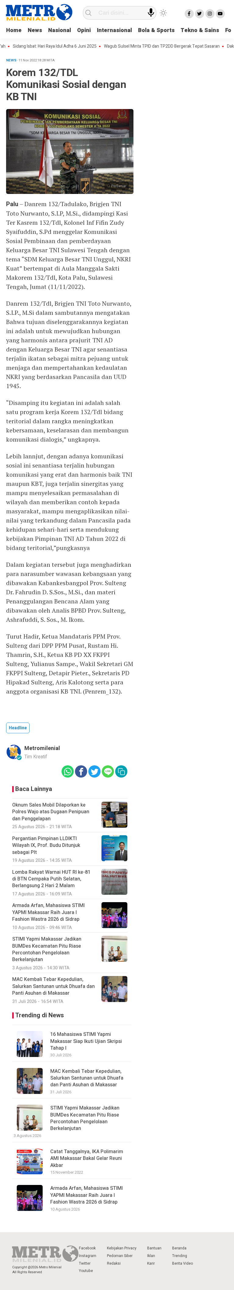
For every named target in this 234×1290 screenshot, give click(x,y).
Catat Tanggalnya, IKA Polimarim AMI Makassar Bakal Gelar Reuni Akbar (86, 1158)
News (35, 30)
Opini (84, 30)
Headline (18, 728)
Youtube (86, 1271)
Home (14, 30)
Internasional (114, 30)
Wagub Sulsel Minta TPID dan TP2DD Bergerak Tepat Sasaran (149, 46)
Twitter (84, 1263)
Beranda (179, 1248)
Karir (151, 1263)
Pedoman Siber (120, 1256)
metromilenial (42, 748)
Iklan (151, 1256)
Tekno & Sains (200, 30)
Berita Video (182, 1263)
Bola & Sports (156, 30)
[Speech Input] (151, 12)
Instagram (87, 1256)
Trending (179, 1256)
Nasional (59, 30)
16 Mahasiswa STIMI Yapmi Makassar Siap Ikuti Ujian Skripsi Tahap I (86, 1041)
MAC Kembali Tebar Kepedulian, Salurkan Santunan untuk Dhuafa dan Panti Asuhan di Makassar (86, 1078)
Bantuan (154, 1248)
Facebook (87, 1248)
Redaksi (114, 1263)
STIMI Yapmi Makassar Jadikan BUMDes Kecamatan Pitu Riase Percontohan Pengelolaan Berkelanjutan (84, 1118)
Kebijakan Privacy (121, 1248)
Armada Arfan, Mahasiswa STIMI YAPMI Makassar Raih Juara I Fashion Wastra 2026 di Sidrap (86, 1195)
